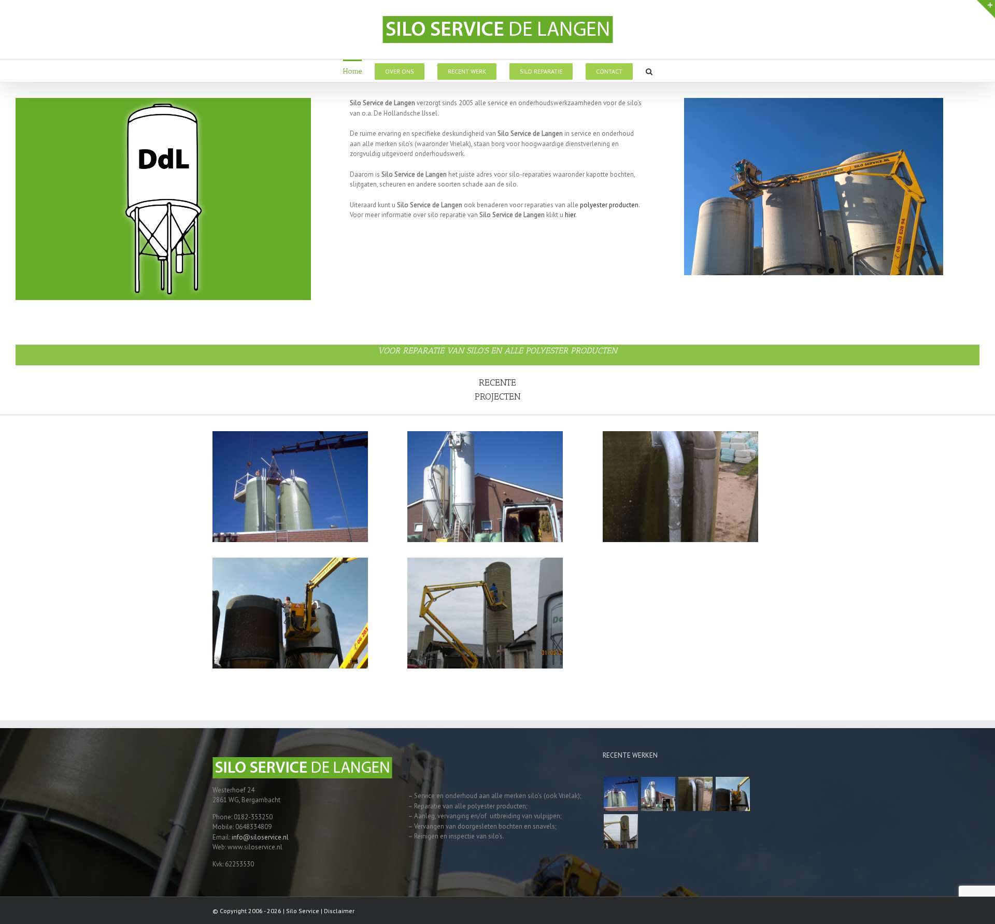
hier (570, 214)
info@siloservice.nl (260, 837)
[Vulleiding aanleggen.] (620, 794)
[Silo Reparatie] (658, 794)
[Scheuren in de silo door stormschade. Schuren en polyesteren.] (620, 831)
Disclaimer (339, 911)
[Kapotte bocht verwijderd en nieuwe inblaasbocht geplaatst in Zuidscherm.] (695, 794)
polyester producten (609, 205)
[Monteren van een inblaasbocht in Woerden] (732, 794)
